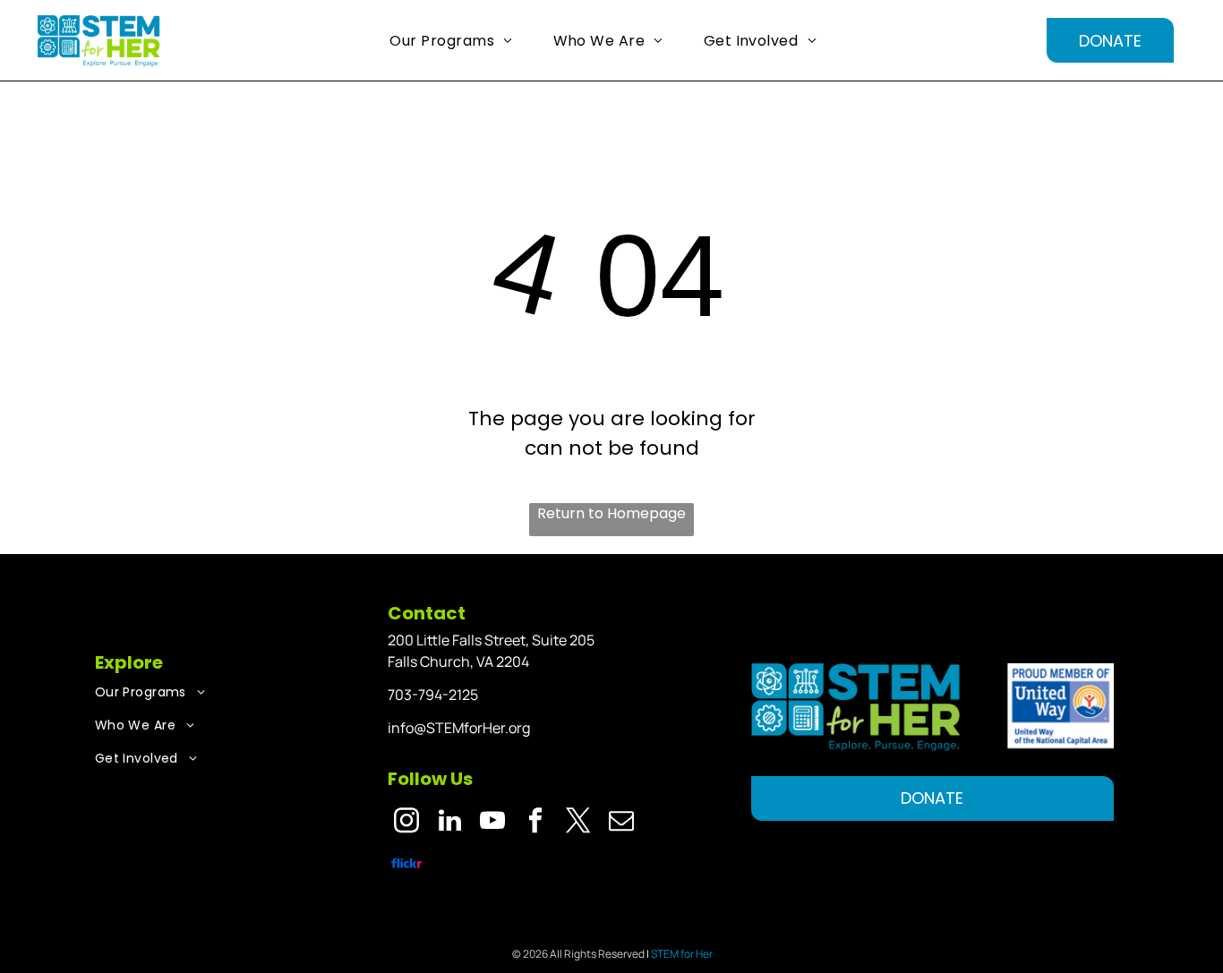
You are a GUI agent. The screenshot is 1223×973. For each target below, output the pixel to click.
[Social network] (407, 865)
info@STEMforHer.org (459, 728)
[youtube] (493, 822)
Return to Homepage (611, 513)
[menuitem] (457, 40)
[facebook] (536, 822)
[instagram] (407, 822)
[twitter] (579, 822)
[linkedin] (450, 822)
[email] (622, 822)
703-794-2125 (433, 694)
